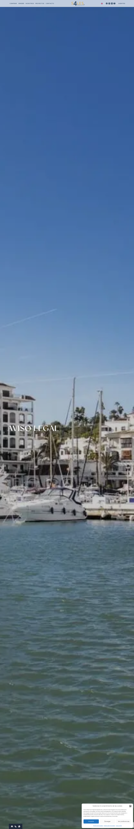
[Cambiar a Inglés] (102, 3)
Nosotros (30, 3)
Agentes (121, 3)
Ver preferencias (123, 821)
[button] (130, 806)
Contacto (50, 3)
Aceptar (91, 821)
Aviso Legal (119, 825)
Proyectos (39, 3)
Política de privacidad (109, 825)
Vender (21, 3)
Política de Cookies (98, 825)
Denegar (107, 821)
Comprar (13, 3)
